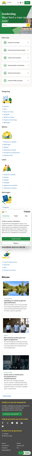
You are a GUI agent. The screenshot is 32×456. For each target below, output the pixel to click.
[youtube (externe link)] (12, 423)
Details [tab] (16, 216)
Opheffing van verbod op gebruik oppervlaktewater (15, 302)
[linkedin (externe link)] (22, 423)
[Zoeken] (28, 25)
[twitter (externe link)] (7, 423)
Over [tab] (26, 216)
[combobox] (16, 25)
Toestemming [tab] (5, 216)
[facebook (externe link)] (3, 423)
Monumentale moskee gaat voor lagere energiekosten (14, 339)
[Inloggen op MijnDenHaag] (23, 3)
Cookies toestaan (16, 238)
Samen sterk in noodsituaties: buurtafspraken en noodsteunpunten (14, 376)
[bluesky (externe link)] (3, 427)
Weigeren (16, 243)
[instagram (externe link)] (17, 423)
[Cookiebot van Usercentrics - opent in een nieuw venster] (23, 212)
